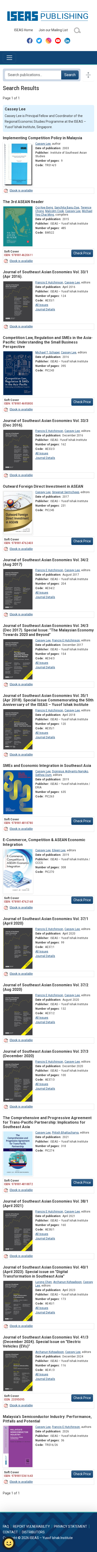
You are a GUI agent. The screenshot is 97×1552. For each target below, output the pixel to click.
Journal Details (45, 309)
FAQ (6, 1526)
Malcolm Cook (54, 211)
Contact (10, 1532)
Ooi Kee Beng (44, 207)
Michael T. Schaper (47, 352)
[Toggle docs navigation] (88, 75)
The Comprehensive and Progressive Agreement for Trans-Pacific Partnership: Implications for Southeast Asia (47, 1122)
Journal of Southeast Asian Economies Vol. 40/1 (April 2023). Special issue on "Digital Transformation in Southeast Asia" (45, 1271)
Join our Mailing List (53, 30)
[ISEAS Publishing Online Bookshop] (48, 16)
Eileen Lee (58, 850)
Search (70, 75)
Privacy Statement (70, 1526)
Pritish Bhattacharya (65, 1132)
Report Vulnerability (31, 1526)
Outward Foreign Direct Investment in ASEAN (43, 486)
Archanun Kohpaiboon (67, 1282)
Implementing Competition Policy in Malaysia (42, 138)
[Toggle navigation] (9, 57)
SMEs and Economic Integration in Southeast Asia (47, 765)
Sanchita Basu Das (66, 207)
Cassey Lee (43, 143)
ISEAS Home (23, 30)
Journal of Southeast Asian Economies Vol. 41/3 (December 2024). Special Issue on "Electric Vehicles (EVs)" (45, 1341)
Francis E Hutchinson (49, 282)
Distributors (33, 1532)
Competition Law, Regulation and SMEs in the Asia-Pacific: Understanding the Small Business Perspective (48, 342)
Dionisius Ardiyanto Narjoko (70, 771)
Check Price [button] (82, 253)
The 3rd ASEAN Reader (23, 202)
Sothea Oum (43, 775)
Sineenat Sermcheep (65, 492)
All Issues (41, 305)
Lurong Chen (43, 1282)
